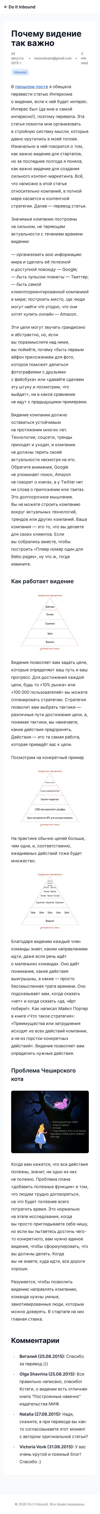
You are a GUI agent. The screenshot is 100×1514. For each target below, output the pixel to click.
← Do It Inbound (19, 6)
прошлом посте (31, 86)
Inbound (20, 72)
